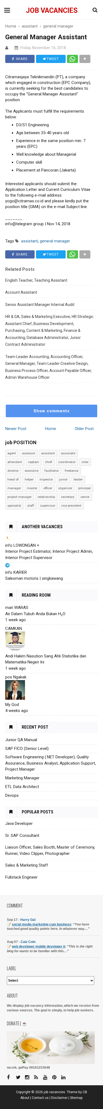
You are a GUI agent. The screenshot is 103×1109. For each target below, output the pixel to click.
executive (31, 471)
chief (48, 462)
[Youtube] (47, 1077)
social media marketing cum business (41, 924)
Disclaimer (59, 1098)
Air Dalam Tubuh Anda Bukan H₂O (35, 613)
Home (50, 428)
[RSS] (38, 1077)
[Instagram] (29, 1077)
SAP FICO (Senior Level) (27, 748)
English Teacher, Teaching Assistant (36, 280)
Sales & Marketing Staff (26, 865)
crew (85, 462)
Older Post (84, 428)
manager (14, 488)
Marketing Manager (22, 778)
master (32, 488)
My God (12, 704)
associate (68, 453)
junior (63, 479)
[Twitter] (20, 1077)
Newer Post (15, 428)
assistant (48, 453)
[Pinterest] (56, 1077)
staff (30, 505)
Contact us (40, 1098)
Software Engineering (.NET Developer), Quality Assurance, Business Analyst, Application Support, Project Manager (50, 763)
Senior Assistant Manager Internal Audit (39, 304)
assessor (28, 453)
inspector (46, 479)
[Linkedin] (65, 1077)
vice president (71, 505)
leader (78, 479)
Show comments (51, 410)
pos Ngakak (15, 677)
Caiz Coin (28, 942)
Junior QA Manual (21, 739)
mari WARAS (16, 607)
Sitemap (76, 1098)
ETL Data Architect (22, 786)
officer (47, 488)
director (13, 471)
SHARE (21, 59)
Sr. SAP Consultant (22, 835)
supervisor (47, 505)
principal (84, 488)
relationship (46, 497)
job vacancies (51, 10)
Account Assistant (21, 292)
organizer (65, 488)
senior (85, 497)
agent (11, 453)
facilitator (51, 471)
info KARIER (16, 572)
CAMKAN (13, 628)
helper (29, 479)
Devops (12, 795)
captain (33, 462)
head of (13, 479)
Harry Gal (27, 920)
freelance (71, 471)
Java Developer (19, 823)
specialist (14, 505)
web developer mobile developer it (38, 946)
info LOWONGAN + (22, 545)
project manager (19, 497)
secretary (67, 497)
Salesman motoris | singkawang (34, 578)
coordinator (67, 462)
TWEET (52, 59)
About (24, 1098)
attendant (14, 462)
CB (85, 1092)
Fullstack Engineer (21, 877)
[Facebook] (11, 1077)
